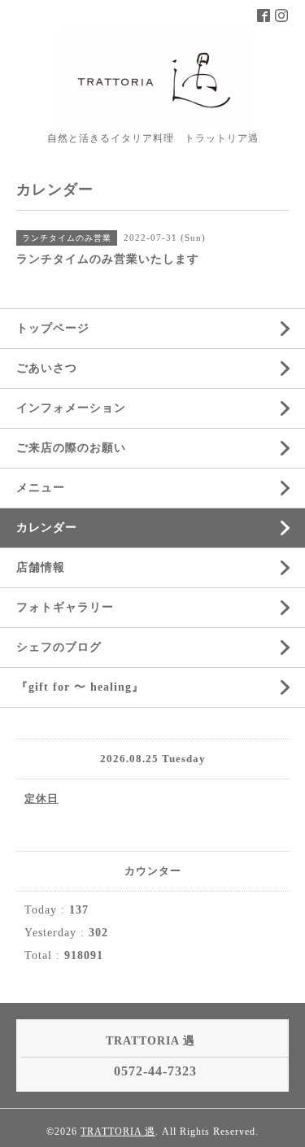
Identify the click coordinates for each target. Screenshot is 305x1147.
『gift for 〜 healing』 (80, 687)
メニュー (40, 488)
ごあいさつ (46, 368)
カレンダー (46, 527)
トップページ (52, 328)
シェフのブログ (59, 647)
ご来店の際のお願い (71, 448)
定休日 (41, 798)
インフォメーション (71, 408)
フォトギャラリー (65, 607)
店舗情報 (40, 567)
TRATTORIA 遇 (118, 1131)
